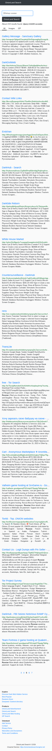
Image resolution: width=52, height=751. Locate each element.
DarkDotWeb (9, 62)
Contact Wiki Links (12, 98)
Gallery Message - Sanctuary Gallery (21, 36)
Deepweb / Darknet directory (12, 701)
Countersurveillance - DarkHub (18, 275)
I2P (19, 28)
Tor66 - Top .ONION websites (17, 518)
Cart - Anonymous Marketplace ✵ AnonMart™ (26, 452)
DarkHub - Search (11, 167)
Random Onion (7, 699)
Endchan (6, 131)
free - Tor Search (11, 382)
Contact (5, 726)
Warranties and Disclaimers (12, 731)
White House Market (13, 239)
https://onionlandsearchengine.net (32, 747)
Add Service (6, 723)
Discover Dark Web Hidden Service (15, 694)
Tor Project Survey (12, 580)
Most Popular (7, 697)
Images (12, 28)
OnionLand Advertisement (11, 709)
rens (4, 311)
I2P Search (6, 716)
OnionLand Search (13, 2)
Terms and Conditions (10, 733)
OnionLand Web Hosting (11, 714)
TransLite (7, 346)
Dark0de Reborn (11, 203)
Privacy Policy (7, 728)
